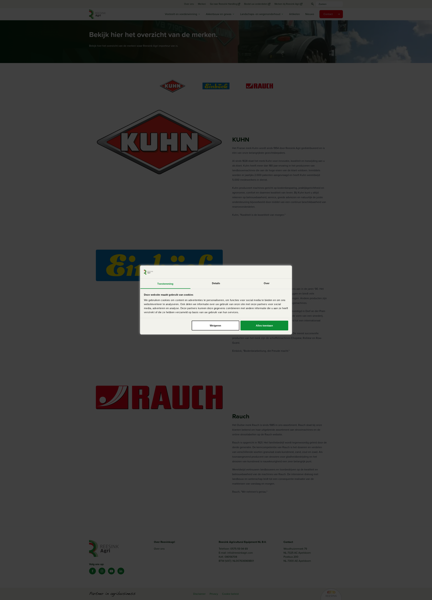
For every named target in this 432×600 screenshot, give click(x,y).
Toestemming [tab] (165, 283)
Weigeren (215, 325)
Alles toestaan (264, 325)
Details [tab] (216, 283)
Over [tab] (266, 283)
